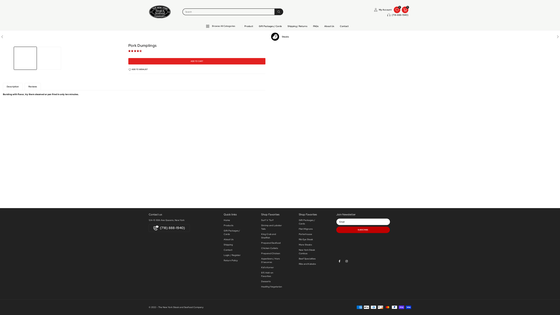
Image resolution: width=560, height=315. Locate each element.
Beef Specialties (307, 258)
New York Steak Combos (307, 252)
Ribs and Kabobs (307, 263)
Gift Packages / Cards (232, 232)
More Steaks (305, 244)
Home (227, 220)
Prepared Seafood (271, 243)
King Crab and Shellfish (268, 236)
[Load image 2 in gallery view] (49, 58)
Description (13, 86)
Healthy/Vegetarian (271, 286)
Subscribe (363, 230)
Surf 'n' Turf (267, 220)
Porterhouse (305, 234)
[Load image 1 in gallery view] (25, 58)
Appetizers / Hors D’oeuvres (270, 260)
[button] (135, 51)
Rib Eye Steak (306, 239)
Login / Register (232, 255)
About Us (228, 239)
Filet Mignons (306, 229)
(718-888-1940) (400, 15)
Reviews (32, 86)
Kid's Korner (267, 267)
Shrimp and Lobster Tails (271, 227)
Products (228, 225)
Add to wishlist (140, 69)
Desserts (266, 281)
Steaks (285, 36)
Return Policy (231, 260)
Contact (228, 250)
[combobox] (228, 12)
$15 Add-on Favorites (267, 274)
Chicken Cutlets (269, 248)
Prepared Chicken (270, 253)
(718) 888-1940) (172, 228)
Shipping (228, 244)
